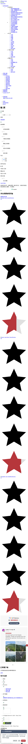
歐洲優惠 (13, 25)
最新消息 (8, 84)
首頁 (4, 101)
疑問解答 (8, 80)
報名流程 (8, 77)
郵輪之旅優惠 (14, 27)
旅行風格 (8, 81)
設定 (19, 740)
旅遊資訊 (5, 74)
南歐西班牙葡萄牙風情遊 (16, 12)
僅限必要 (15, 740)
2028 (6, 160)
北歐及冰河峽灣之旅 (15, 14)
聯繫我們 (5, 91)
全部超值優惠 (14, 23)
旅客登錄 (5, 96)
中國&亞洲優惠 (14, 26)
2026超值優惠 (14, 22)
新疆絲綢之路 (14, 11)
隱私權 (7, 737)
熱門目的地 (5, 5)
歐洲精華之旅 (14, 15)
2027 (6, 159)
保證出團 (13, 30)
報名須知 (8, 88)
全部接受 (23, 740)
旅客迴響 (5, 89)
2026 (6, 158)
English (4, 92)
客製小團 (5, 73)
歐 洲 (4, 104)
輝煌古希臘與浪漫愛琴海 (16, 16)
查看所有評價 (4, 196)
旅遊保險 (8, 78)
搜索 (4, 98)
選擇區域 (3, 729)
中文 (8, 92)
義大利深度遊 (14, 18)
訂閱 (2, 672)
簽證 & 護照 (8, 85)
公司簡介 (8, 76)
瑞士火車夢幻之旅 (15, 19)
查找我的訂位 (19, 697)
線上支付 (14, 697)
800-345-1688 (9, 98)
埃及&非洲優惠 (14, 29)
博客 (7, 87)
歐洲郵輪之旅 (14, 32)
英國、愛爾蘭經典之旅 (16, 10)
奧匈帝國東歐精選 (15, 8)
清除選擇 (3, 119)
